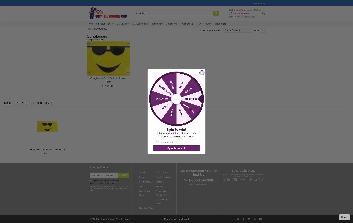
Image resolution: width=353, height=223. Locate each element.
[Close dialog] (202, 72)
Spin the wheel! (176, 148)
